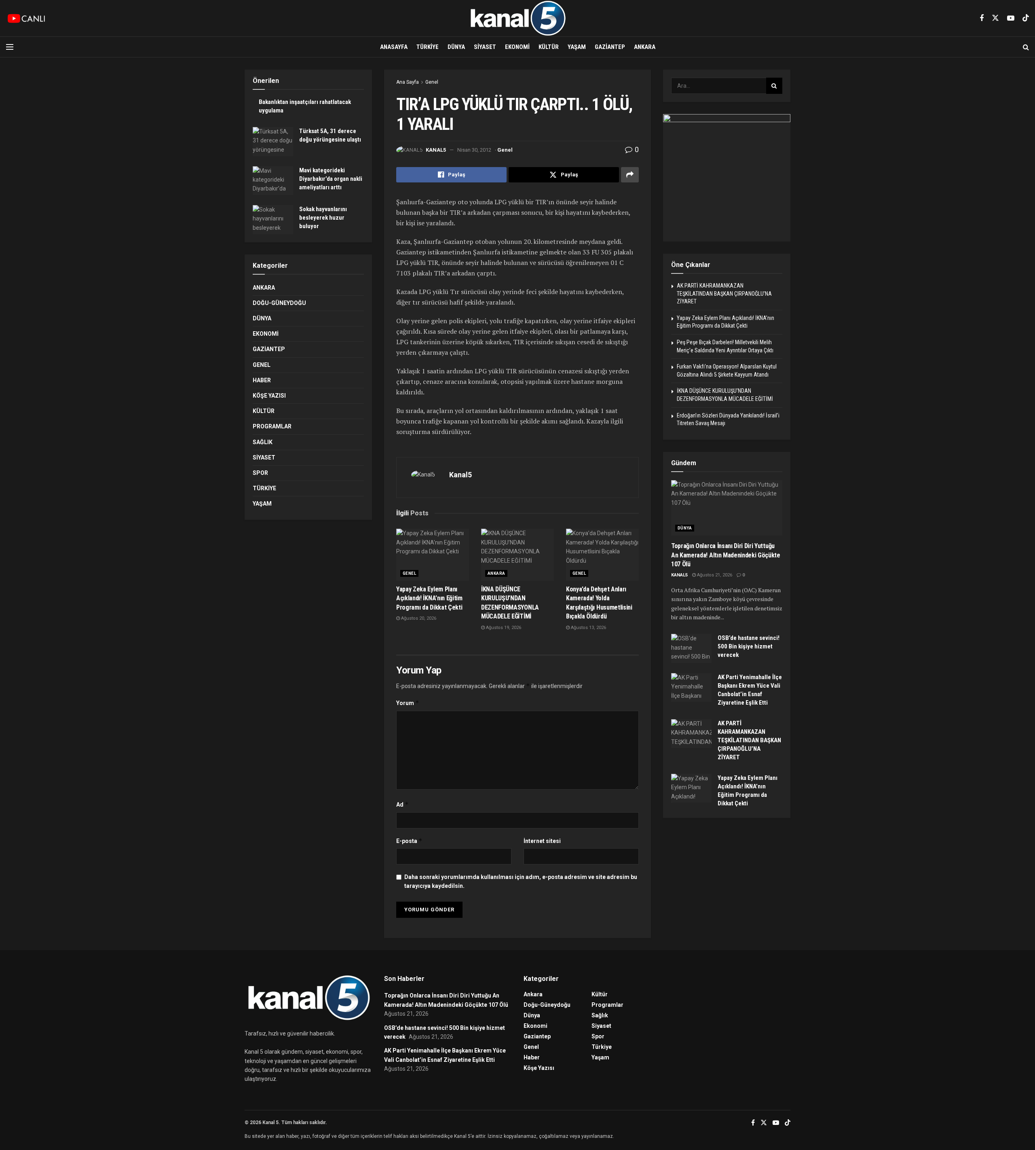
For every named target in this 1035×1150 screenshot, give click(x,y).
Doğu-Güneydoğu (279, 303)
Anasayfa (394, 47)
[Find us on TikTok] (1025, 18)
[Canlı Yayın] (26, 18)
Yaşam (577, 47)
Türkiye (427, 47)
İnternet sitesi (542, 841)
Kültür (549, 47)
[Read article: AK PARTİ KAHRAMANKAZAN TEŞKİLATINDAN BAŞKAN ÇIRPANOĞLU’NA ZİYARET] (691, 733)
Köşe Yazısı (269, 395)
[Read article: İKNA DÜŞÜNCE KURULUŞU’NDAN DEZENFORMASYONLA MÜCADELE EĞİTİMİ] (517, 555)
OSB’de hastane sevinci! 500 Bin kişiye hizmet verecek (748, 646)
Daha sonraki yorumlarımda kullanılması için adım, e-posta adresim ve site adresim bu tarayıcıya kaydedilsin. (520, 881)
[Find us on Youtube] (1010, 18)
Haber (262, 380)
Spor (260, 473)
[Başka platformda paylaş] (630, 174)
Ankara (644, 47)
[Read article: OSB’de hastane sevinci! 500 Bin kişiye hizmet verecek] (691, 648)
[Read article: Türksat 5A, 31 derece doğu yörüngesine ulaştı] (273, 141)
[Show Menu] (9, 47)
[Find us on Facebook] (982, 18)
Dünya (456, 47)
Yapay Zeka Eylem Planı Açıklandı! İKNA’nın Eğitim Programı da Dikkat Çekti (429, 598)
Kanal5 (436, 150)
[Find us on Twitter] (995, 18)
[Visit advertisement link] (726, 177)
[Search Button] (1026, 47)
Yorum (407, 703)
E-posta (409, 841)
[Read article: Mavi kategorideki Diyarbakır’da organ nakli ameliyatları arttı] (273, 180)
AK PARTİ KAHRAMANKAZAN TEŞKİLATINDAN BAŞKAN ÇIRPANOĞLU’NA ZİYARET (724, 293)
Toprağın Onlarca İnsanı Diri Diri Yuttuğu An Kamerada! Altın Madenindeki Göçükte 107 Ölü (725, 555)
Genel (431, 82)
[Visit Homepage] (517, 18)
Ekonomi (517, 47)
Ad (402, 804)
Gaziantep (610, 47)
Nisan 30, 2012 (474, 150)
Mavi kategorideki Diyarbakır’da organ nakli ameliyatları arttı (330, 179)
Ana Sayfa (407, 82)
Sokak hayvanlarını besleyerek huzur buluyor (323, 217)
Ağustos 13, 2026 (588, 627)
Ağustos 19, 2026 (503, 627)
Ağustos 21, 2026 (714, 575)
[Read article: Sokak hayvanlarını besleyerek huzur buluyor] (273, 219)
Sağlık (262, 442)
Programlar (272, 426)
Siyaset (485, 47)
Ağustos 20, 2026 (418, 618)
